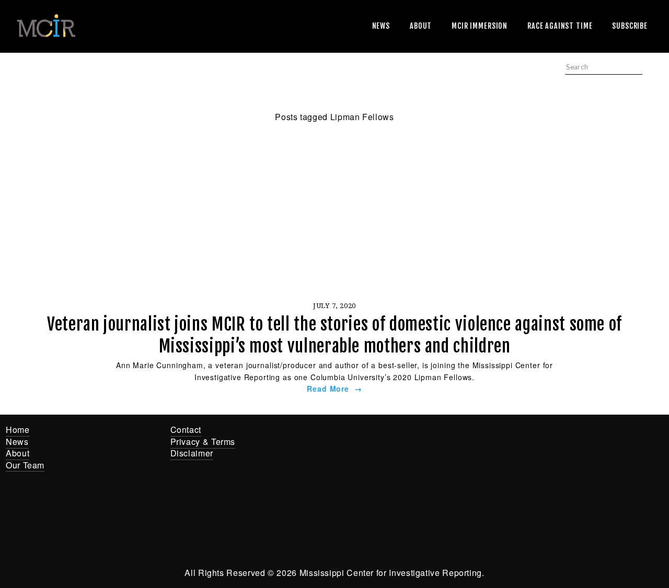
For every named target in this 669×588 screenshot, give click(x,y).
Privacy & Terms (203, 442)
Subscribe (630, 25)
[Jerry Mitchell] (432, 436)
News (381, 25)
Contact (185, 430)
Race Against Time (559, 25)
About (421, 25)
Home (18, 430)
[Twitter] (400, 436)
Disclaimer (191, 453)
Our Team (25, 465)
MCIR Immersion (479, 25)
